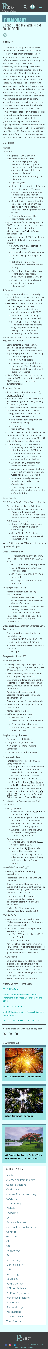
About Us (25, 1344)
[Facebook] (5, 1034)
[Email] (17, 1034)
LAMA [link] (23, 769)
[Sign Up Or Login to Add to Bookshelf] (9, 35)
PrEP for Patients (16, 1288)
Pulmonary (15, 19)
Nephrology (13, 1274)
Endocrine (12, 1212)
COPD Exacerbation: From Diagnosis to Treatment (23, 1076)
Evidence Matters (16, 1222)
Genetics (11, 1231)
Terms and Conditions (27, 1347)
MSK (8, 1269)
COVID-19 (11, 1198)
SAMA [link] (27, 848)
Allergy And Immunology (20, 1179)
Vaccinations (13, 1311)
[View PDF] (5, 35)
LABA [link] (14, 769)
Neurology (12, 1278)
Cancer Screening (16, 1184)
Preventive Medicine (18, 1297)
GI (7, 1241)
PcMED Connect (15, 1283)
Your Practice (14, 1321)
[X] (11, 1034)
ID (7, 1255)
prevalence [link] (32, 66)
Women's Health (15, 1316)
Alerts (9, 1175)
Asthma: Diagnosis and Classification (19, 1115)
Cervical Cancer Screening (21, 1194)
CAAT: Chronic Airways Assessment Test (21, 1020)
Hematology (13, 1250)
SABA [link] (29, 769)
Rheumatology (14, 1307)
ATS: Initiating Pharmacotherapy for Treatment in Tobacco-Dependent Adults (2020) (22, 997)
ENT (8, 1217)
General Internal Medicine (21, 1227)
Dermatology (13, 1203)
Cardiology (12, 1189)
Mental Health (14, 1264)
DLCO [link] (22, 369)
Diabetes (11, 1208)
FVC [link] (27, 231)
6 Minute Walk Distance (13, 1006)
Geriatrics (12, 1236)
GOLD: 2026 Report (11, 989)
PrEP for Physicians (17, 1293)
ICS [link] (17, 785)
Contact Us (34, 1344)
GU (8, 1245)
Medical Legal (14, 1260)
